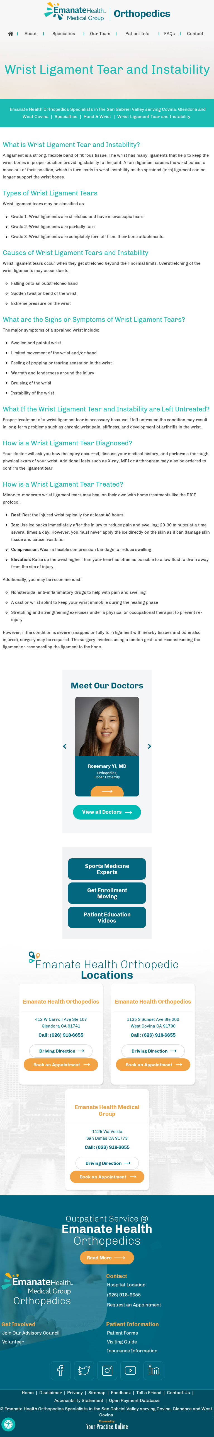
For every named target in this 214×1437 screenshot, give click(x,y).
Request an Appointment (134, 1305)
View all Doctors (102, 812)
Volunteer (13, 1342)
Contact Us (178, 1392)
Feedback (121, 1392)
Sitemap (96, 1392)
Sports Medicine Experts (107, 869)
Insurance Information (132, 1350)
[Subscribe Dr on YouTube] (130, 1370)
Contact (195, 33)
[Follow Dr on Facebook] (61, 1370)
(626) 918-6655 (66, 1035)
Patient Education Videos (107, 917)
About (31, 33)
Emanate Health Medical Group (107, 1110)
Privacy (75, 1392)
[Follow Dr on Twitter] (84, 1370)
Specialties (63, 33)
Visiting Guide (122, 1342)
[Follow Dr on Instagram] (107, 1370)
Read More (99, 1258)
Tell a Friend (148, 1392)
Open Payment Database (134, 1400)
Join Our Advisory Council (31, 1333)
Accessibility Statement (78, 1400)
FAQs (169, 33)
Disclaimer (50, 1392)
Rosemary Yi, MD (107, 771)
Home (11, 33)
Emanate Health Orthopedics (61, 1001)
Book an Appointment (56, 1064)
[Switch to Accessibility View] (8, 1424)
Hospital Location (126, 1285)
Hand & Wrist (97, 116)
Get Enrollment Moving (107, 893)
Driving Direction (57, 1051)
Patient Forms (122, 1333)
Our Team (100, 33)
